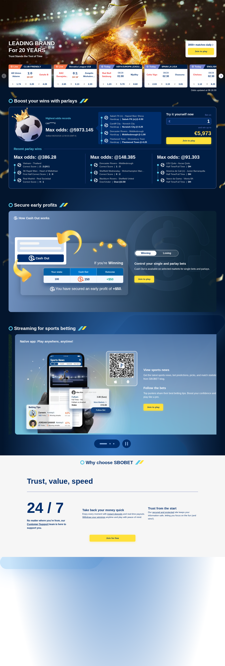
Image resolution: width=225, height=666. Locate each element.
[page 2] (113, 443)
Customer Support (38, 524)
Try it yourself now (180, 114)
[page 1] (107, 443)
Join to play (201, 51)
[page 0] (100, 443)
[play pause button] (126, 443)
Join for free (112, 538)
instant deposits (114, 514)
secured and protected (163, 512)
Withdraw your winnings (93, 517)
